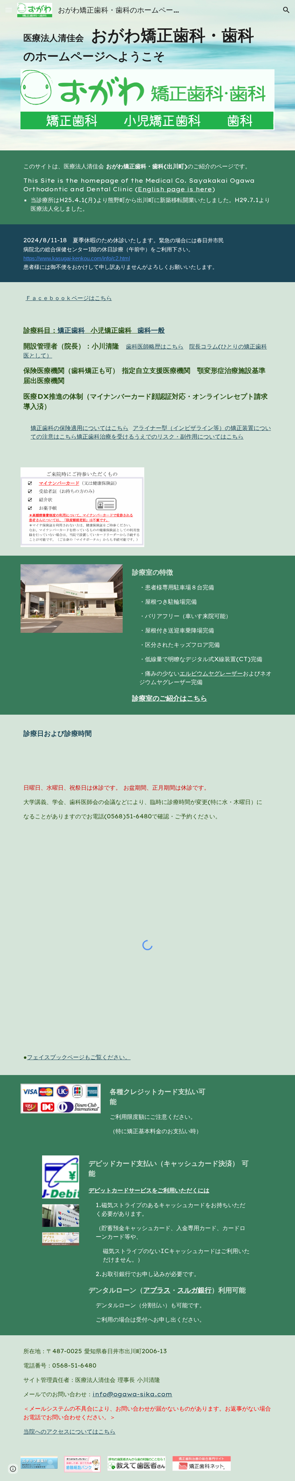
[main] (147, 44)
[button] (8, 10)
